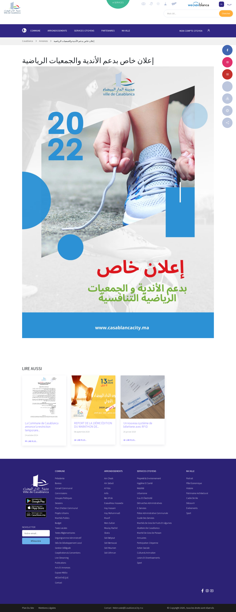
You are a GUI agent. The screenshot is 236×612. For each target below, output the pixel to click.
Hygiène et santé (145, 483)
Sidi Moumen (110, 547)
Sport (139, 562)
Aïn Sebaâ (109, 483)
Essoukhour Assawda (113, 503)
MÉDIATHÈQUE (62, 577)
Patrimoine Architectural (197, 493)
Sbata (107, 532)
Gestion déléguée (63, 547)
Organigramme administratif (68, 537)
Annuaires (141, 537)
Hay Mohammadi (112, 513)
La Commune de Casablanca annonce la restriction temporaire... (41, 426)
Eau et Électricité (144, 498)
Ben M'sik (108, 498)
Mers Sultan (109, 523)
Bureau (58, 483)
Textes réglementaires (65, 532)
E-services (141, 508)
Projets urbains (62, 513)
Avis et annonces (62, 567)
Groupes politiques (63, 498)
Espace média (61, 572)
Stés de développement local (68, 542)
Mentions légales (47, 607)
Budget (58, 523)
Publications (60, 562)
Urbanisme (142, 493)
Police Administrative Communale (152, 513)
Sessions (59, 503)
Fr (221, 4)
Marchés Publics (62, 518)
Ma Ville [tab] (126, 30)
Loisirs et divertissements (148, 557)
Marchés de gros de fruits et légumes (154, 523)
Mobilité (140, 488)
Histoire (189, 488)
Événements (191, 508)
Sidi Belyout (109, 537)
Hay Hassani (110, 508)
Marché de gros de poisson (149, 532)
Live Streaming (62, 557)
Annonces (43, 41)
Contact (58, 582)
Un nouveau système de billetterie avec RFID (137, 425)
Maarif (107, 518)
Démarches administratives (149, 503)
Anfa (106, 493)
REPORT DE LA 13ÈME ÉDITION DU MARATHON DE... (93, 425)
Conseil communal (63, 488)
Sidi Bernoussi (110, 542)
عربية (229, 4)
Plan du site (28, 607)
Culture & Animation (146, 552)
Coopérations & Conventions (67, 552)
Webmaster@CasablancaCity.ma (128, 607)
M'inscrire (36, 540)
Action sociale (143, 547)
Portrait (189, 478)
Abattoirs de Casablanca (148, 528)
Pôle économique (194, 483)
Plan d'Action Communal (66, 508)
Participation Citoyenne (147, 542)
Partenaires (108, 30)
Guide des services (145, 518)
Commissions (61, 493)
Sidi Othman (110, 552)
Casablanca (28, 41)
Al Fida (107, 488)
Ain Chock (108, 478)
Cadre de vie (192, 498)
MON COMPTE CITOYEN (191, 30)
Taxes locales (61, 528)
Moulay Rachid (110, 528)
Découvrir (190, 503)
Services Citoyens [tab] (84, 30)
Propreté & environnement (149, 478)
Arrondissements (57, 30)
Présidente (59, 478)
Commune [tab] (35, 30)
